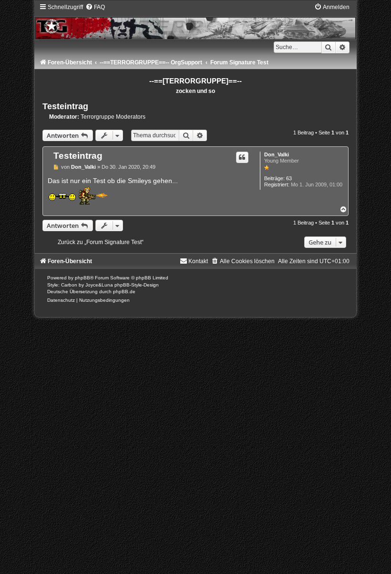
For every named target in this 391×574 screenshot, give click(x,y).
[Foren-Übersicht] (195, 21)
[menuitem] (95, 7)
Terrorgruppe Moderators (113, 116)
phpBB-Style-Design (136, 284)
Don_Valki (276, 154)
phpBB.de (124, 291)
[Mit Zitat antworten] (242, 157)
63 (289, 178)
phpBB (82, 277)
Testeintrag (65, 106)
